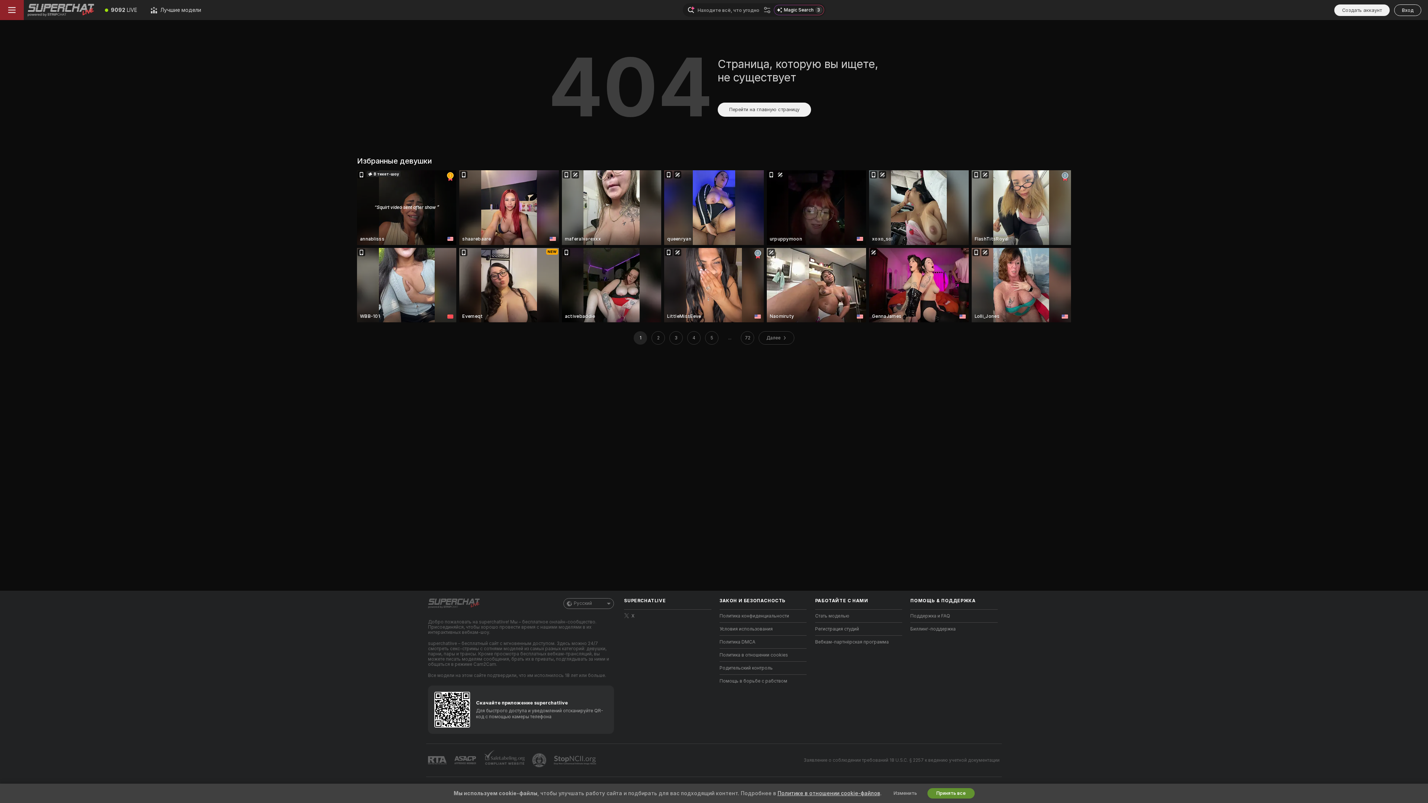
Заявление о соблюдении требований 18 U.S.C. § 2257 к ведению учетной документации (902, 760)
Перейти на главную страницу (764, 109)
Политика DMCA (737, 642)
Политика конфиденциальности (754, 616)
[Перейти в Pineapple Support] (540, 760)
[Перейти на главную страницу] (61, 10)
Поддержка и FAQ (930, 616)
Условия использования (746, 629)
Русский (583, 603)
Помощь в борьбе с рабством (753, 681)
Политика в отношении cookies (754, 655)
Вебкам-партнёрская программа (852, 642)
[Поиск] (767, 10)
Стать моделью (832, 616)
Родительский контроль (746, 668)
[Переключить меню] (12, 10)
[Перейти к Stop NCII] (576, 760)
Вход (1407, 10)
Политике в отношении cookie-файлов (829, 793)
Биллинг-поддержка (933, 629)
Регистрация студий (837, 629)
